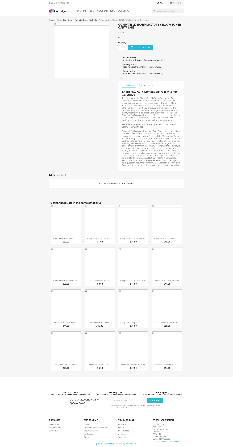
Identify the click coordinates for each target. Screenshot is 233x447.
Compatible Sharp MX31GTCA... (133, 280)
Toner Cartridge (84, 11)
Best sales (53, 431)
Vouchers (122, 437)
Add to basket (140, 47)
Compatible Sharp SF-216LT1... (66, 364)
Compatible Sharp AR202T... (99, 322)
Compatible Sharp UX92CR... (99, 364)
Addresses (122, 434)
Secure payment (91, 431)
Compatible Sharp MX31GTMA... (167, 364)
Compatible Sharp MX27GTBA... (167, 322)
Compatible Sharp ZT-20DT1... (99, 238)
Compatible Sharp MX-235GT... (167, 238)
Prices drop (54, 424)
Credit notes (123, 431)
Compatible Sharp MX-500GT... (66, 238)
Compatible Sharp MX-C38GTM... (133, 364)
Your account (126, 420)
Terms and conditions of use (95, 427)
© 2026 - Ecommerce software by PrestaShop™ (116, 444)
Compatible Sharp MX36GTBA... (133, 238)
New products (55, 427)
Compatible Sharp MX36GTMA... (167, 280)
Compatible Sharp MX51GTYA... (66, 280)
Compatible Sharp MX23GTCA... (66, 322)
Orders (121, 427)
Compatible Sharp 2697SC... (99, 280)
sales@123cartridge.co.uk (171, 441)
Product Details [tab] (146, 85)
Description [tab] (129, 85)
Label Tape (123, 11)
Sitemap (87, 437)
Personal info (123, 424)
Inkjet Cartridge (105, 11)
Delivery (87, 424)
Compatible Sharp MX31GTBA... (133, 322)
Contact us (88, 434)
